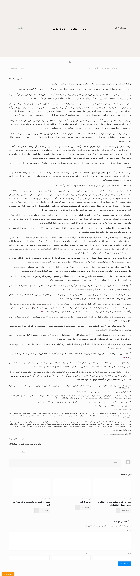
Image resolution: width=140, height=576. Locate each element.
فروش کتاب (59, 29)
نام (129, 553)
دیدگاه (128, 530)
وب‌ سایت (46, 553)
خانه (85, 29)
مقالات (73, 29)
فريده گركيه (85, 502)
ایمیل (88, 553)
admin (114, 68)
